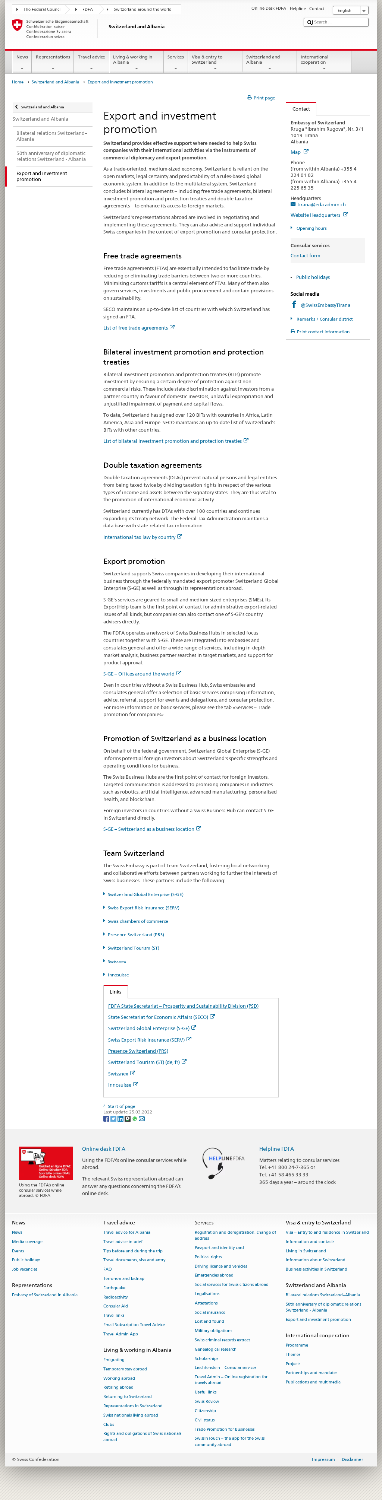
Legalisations (207, 1293)
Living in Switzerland (306, 1251)
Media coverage (27, 1241)
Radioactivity (115, 1297)
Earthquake (114, 1288)
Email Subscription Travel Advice (134, 1324)
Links (113, 992)
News (22, 57)
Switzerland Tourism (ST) (133, 948)
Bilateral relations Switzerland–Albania (323, 1295)
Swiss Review (207, 1401)
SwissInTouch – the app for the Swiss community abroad (229, 1441)
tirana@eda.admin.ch (321, 204)
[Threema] (128, 1118)
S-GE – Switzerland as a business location (148, 829)
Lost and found (209, 1321)
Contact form (305, 255)
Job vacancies (24, 1269)
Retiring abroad (118, 1387)
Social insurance (210, 1312)
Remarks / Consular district (324, 319)
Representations (53, 57)
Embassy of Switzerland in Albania (45, 1295)
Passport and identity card (219, 1247)
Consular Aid (115, 1306)
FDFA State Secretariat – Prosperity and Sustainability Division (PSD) (183, 1006)
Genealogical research (216, 1349)
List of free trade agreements (135, 328)
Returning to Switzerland (127, 1397)
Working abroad (119, 1378)
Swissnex (117, 961)
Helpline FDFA (276, 1148)
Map (296, 152)
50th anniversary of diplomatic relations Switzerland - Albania (323, 1307)
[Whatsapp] (135, 1118)
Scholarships (206, 1358)
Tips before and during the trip (133, 1251)
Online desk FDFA (103, 1148)
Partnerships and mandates (311, 1373)
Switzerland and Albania (263, 59)
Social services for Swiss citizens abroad (232, 1285)
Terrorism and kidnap (123, 1278)
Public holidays (313, 277)
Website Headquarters (316, 215)
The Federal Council (43, 9)
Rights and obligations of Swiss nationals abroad (142, 1436)
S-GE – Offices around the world (139, 674)
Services (175, 57)
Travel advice (91, 57)
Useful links (205, 1392)
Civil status (205, 1420)
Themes (293, 1354)
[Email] (142, 1118)
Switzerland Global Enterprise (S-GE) (146, 894)
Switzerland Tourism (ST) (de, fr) (144, 1062)
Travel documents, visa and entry (134, 1260)
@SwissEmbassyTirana (325, 305)
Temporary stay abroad (125, 1369)
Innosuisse (118, 975)
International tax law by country (139, 537)
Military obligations (213, 1331)
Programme (297, 1345)
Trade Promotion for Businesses (224, 1429)
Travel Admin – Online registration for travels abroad (231, 1380)
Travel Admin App (120, 1334)
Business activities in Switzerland (316, 1269)
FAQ (107, 1269)
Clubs (108, 1424)
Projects (293, 1363)
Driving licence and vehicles (221, 1266)
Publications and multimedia (313, 1382)
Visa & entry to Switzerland (207, 59)
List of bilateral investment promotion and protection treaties (172, 441)
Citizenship (205, 1410)
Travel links (113, 1315)
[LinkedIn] (121, 1118)
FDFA (87, 9)
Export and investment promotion (318, 1319)
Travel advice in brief (123, 1241)
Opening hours (310, 228)
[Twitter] (114, 1118)
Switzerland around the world (143, 9)
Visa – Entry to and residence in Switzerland (327, 1232)
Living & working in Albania (132, 59)
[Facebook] (106, 1118)
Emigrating (114, 1359)
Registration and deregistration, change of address (235, 1235)
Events (18, 1251)
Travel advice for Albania (126, 1232)
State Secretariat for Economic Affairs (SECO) (158, 1017)
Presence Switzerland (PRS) (136, 934)
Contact (298, 109)
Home (18, 82)
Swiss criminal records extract (222, 1340)
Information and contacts (310, 1241)
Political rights (208, 1257)
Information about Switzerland (315, 1260)
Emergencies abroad (214, 1275)
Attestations (206, 1303)
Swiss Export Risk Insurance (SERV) (143, 908)
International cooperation (314, 59)
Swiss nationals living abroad (130, 1415)
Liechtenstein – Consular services (225, 1368)
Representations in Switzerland (133, 1406)
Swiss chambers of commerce (138, 921)
